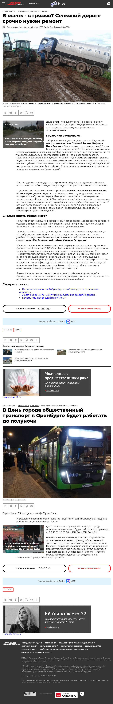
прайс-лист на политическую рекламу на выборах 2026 (64, 649)
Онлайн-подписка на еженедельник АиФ (77, 643)
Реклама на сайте (93, 646)
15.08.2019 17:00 (9, 11)
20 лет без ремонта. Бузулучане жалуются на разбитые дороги (58, 295)
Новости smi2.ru (12, 397)
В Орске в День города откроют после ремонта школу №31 (31, 359)
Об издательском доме (31, 643)
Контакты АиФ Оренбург (71, 646)
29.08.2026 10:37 (9, 406)
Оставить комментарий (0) (89, 309)
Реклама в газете (29, 649)
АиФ (19, 106)
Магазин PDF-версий (49, 646)
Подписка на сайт (29, 646)
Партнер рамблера (45, 693)
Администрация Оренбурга (14, 500)
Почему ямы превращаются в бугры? (44, 297)
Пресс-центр (50, 643)
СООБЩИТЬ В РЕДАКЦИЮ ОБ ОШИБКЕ (36, 653)
